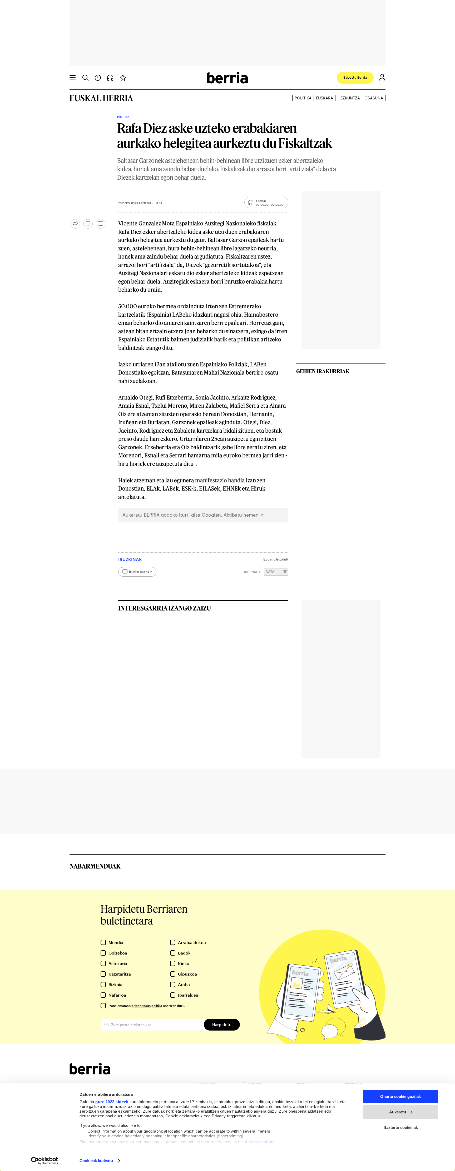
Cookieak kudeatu (96, 1160)
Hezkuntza (349, 97)
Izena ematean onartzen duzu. (146, 1005)
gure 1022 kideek (111, 1101)
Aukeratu (397, 1112)
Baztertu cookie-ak (400, 1127)
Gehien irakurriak (322, 371)
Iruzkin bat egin (140, 571)
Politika (303, 97)
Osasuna (373, 97)
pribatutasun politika (146, 1005)
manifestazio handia (220, 480)
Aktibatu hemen (241, 515)
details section (259, 1141)
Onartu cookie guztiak (400, 1096)
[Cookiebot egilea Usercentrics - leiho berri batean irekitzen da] (45, 1161)
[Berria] (90, 1072)
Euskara (324, 97)
